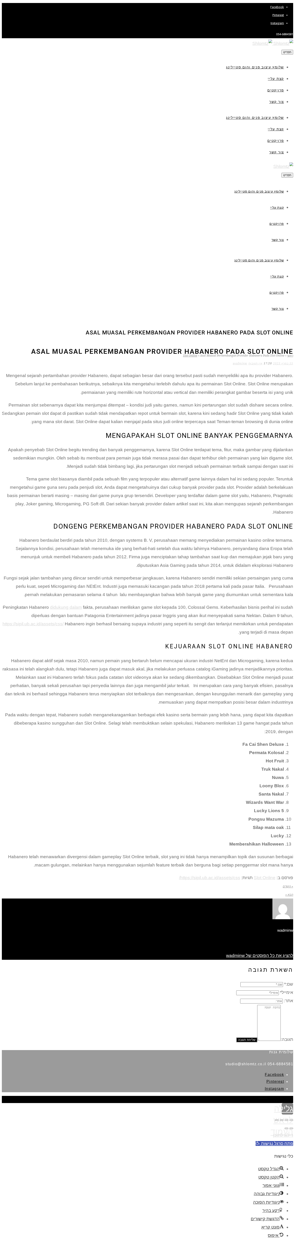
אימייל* (286, 992)
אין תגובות (255, 363)
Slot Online (190, 355)
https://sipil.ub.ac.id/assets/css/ (33, 623)
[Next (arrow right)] (286, 1128)
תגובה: (287, 1039)
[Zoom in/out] (277, 1120)
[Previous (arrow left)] (291, 1128)
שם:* (288, 984)
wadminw (240, 363)
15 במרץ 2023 (283, 363)
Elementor (286, 1101)
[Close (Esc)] (291, 1120)
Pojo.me (262, 1098)
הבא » (289, 894)
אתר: (288, 1000)
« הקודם (288, 886)
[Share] (286, 1120)
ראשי (290, 355)
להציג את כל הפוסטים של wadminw (259, 955)
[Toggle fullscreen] (281, 1120)
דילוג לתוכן (283, 1135)
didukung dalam (66, 607)
